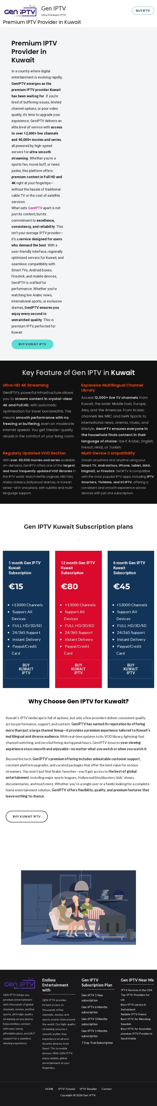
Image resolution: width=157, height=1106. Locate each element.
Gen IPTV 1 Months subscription (94, 1033)
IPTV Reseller (88, 1088)
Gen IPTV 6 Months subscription (94, 1009)
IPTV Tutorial (66, 1088)
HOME (49, 1088)
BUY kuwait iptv (26, 669)
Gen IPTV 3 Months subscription (94, 1021)
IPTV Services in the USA (136, 990)
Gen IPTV (53, 8)
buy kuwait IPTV (32, 344)
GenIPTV (35, 208)
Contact (106, 1088)
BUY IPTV (143, 10)
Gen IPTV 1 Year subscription (92, 997)
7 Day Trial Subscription (97, 1042)
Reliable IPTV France (134, 1014)
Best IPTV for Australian (136, 1028)
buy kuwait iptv (27, 816)
